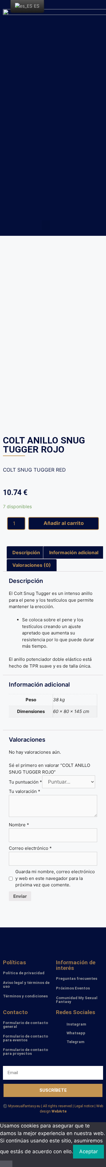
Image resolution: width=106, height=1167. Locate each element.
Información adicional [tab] (73, 552)
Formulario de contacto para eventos (25, 1038)
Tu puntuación (25, 782)
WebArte (59, 1111)
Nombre (19, 825)
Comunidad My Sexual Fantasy (76, 1000)
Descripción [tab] (26, 552)
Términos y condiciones (25, 996)
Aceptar (88, 1151)
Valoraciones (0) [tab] (31, 565)
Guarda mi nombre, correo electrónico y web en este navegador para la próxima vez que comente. (55, 878)
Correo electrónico (30, 848)
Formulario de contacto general (25, 1025)
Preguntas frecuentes (76, 978)
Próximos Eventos (73, 988)
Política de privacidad (23, 973)
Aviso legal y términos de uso (26, 984)
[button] (46, 225)
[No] (6, 1164)
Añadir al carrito (64, 523)
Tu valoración (24, 791)
